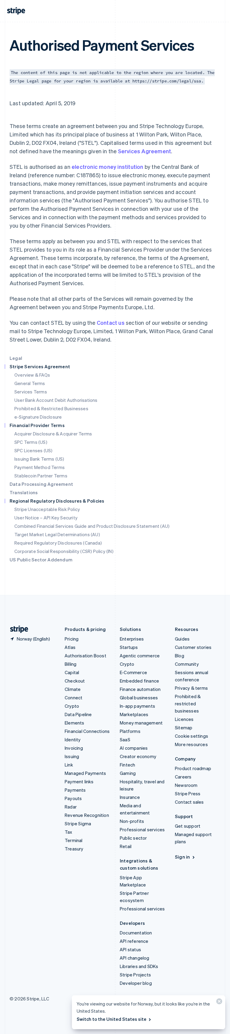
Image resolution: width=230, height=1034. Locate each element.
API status (130, 949)
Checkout (75, 681)
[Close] (218, 1002)
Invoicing (74, 748)
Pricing (71, 639)
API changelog (134, 958)
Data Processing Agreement (41, 484)
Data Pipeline (78, 714)
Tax (68, 832)
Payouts (73, 798)
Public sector (133, 838)
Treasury (74, 849)
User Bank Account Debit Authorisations (56, 400)
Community (187, 664)
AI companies (134, 748)
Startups (129, 647)
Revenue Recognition (87, 815)
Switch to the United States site (111, 1019)
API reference (134, 941)
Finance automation (140, 689)
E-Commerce (133, 672)
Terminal (74, 840)
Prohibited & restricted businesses (188, 703)
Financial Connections (87, 731)
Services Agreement (144, 151)
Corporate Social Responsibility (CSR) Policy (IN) (64, 551)
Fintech (127, 765)
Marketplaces (134, 714)
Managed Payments (85, 773)
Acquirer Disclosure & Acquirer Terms (53, 434)
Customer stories (193, 647)
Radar (71, 807)
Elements (74, 723)
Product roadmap (193, 768)
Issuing (72, 756)
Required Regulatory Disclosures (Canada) (58, 543)
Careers (183, 777)
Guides (182, 639)
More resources (191, 744)
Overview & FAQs (32, 375)
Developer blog (136, 983)
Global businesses (139, 698)
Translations (24, 492)
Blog (179, 656)
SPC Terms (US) (30, 442)
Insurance (130, 797)
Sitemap (183, 728)
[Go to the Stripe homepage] (16, 629)
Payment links (79, 781)
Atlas (70, 647)
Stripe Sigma (78, 823)
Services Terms (30, 392)
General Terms (29, 383)
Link (69, 765)
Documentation (136, 933)
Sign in (182, 857)
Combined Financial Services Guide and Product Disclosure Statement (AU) (92, 526)
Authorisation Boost (85, 656)
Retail (125, 846)
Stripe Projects (135, 975)
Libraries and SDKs (139, 966)
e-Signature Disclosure (38, 417)
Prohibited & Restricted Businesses (51, 408)
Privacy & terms (191, 688)
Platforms (130, 731)
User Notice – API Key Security (46, 518)
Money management (141, 723)
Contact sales (189, 802)
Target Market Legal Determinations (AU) (57, 534)
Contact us (111, 322)
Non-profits (132, 821)
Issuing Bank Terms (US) (39, 459)
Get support (187, 826)
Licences (184, 719)
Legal (16, 358)
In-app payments (137, 706)
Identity (73, 740)
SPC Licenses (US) (33, 450)
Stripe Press (187, 793)
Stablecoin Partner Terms (40, 476)
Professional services (142, 829)
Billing (70, 664)
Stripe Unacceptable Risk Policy (47, 509)
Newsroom (186, 785)
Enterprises (132, 639)
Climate (73, 689)
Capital (72, 672)
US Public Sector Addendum (41, 560)
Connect (73, 698)
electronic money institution (107, 166)
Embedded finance (139, 681)
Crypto (72, 706)
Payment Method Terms (39, 467)
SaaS (125, 740)
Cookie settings (191, 736)
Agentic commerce (140, 656)
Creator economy (138, 756)
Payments (75, 790)
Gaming (128, 773)
